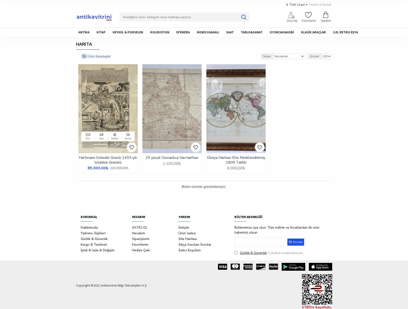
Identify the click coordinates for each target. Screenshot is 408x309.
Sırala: (267, 56)
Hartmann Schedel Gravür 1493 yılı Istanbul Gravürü (108, 160)
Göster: (315, 56)
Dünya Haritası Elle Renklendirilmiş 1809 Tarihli (236, 160)
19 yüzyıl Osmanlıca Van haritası (171, 158)
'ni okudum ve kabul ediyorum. (271, 253)
